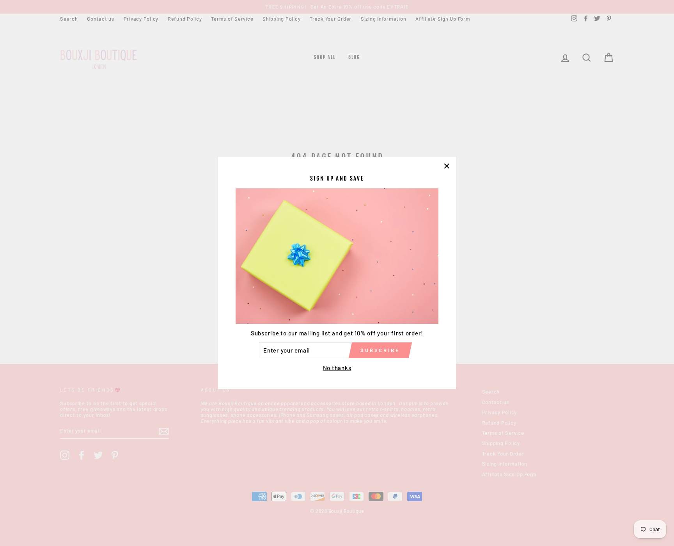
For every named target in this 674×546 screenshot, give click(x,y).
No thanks (337, 367)
